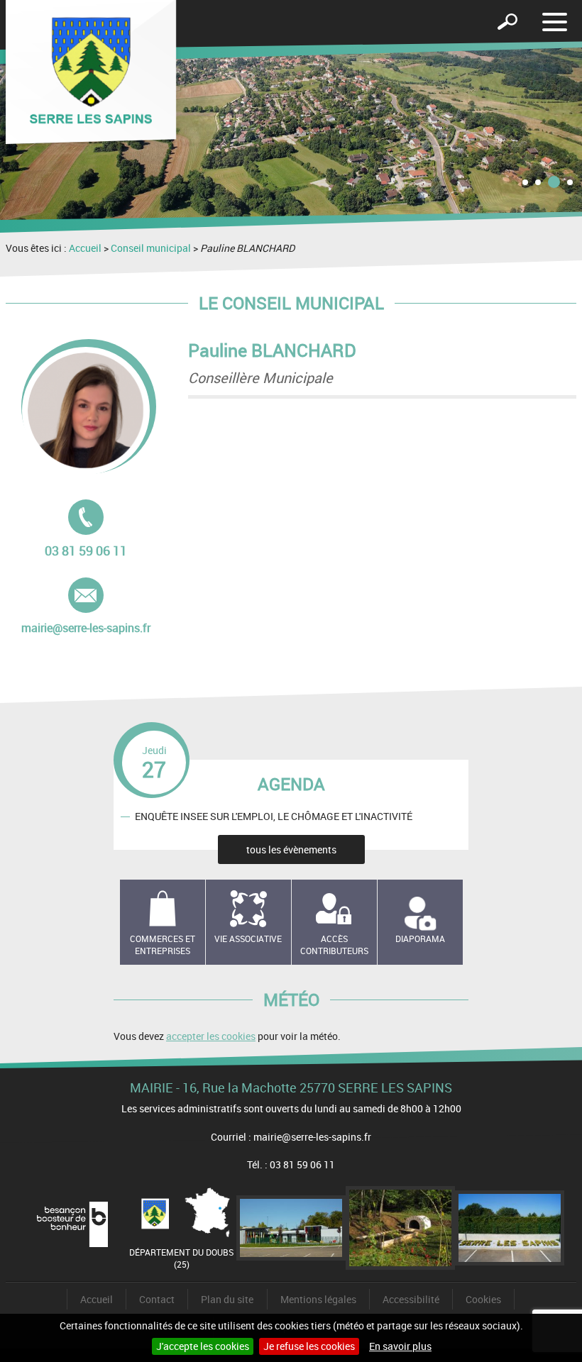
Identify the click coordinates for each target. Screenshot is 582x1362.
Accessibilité (411, 1299)
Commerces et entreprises (162, 944)
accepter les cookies (211, 1036)
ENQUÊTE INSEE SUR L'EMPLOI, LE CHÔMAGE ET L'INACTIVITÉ (273, 816)
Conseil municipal (151, 248)
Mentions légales (318, 1299)
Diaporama (420, 938)
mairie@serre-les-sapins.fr (85, 606)
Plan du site (227, 1299)
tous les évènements (291, 849)
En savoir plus (400, 1346)
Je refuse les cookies (309, 1346)
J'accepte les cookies (202, 1346)
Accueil (85, 248)
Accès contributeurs (334, 944)
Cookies (483, 1299)
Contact (157, 1299)
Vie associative (248, 938)
